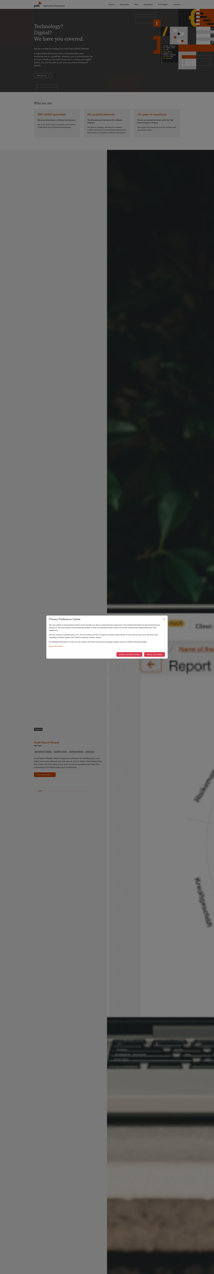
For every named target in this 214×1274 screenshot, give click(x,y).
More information (56, 646)
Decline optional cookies (129, 654)
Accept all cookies (154, 654)
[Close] (164, 618)
